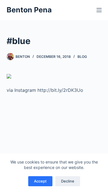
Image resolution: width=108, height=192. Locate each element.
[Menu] (99, 10)
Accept (40, 181)
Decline (67, 181)
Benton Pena (29, 9)
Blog (82, 56)
